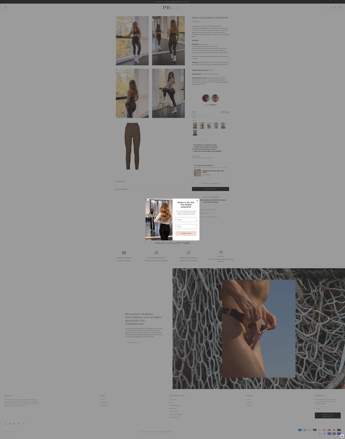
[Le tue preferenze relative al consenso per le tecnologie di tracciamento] (342, 436)
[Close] (197, 201)
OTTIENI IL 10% (186, 233)
